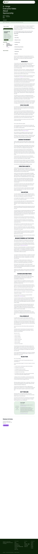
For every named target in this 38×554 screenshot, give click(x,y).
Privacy (32, 545)
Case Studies (26, 545)
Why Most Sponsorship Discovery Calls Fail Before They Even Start (9, 45)
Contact (32, 542)
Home (15, 542)
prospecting (21, 76)
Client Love (26, 546)
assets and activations (24, 245)
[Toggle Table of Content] (11, 26)
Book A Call (16, 549)
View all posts (6, 425)
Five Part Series (16, 420)
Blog (25, 542)
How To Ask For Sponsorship (22, 420)
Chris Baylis (7, 47)
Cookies (32, 546)
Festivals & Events (17, 545)
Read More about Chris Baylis (24, 413)
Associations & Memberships (19, 546)
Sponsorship (28, 420)
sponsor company (25, 130)
